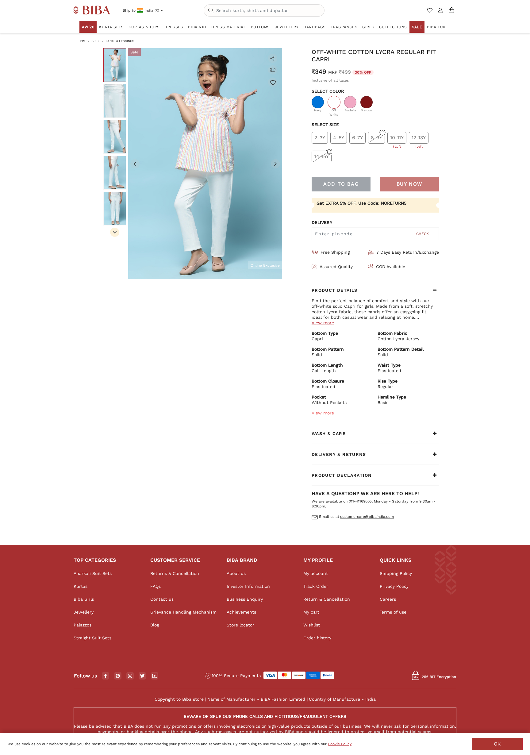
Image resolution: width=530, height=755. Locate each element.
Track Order (315, 586)
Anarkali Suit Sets (93, 573)
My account (315, 573)
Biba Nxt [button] (197, 27)
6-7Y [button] (357, 138)
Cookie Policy (339, 744)
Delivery (322, 222)
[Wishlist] (272, 82)
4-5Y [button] (338, 138)
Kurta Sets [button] (111, 27)
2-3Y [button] (319, 138)
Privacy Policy (394, 586)
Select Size (325, 124)
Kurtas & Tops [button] (144, 27)
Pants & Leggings (120, 41)
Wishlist (311, 624)
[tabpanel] (205, 163)
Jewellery (84, 612)
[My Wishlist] (430, 12)
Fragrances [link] (344, 27)
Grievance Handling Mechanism (183, 612)
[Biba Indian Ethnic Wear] (92, 10)
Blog (154, 624)
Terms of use (393, 612)
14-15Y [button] (321, 156)
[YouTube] (155, 676)
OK (497, 744)
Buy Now (409, 184)
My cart (311, 612)
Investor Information (248, 586)
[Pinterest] (117, 676)
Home (83, 41)
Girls (95, 41)
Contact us (162, 599)
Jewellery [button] (286, 27)
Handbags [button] (314, 27)
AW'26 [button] (88, 27)
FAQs (155, 586)
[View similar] (272, 70)
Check (422, 234)
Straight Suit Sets (92, 637)
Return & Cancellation (326, 599)
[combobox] (264, 10)
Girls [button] (368, 27)
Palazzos (82, 624)
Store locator (240, 624)
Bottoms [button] (260, 27)
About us (236, 573)
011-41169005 (360, 501)
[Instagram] (130, 676)
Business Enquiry (245, 599)
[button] (440, 12)
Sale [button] (417, 27)
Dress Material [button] (228, 27)
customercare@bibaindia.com (367, 516)
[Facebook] (105, 676)
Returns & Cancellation (174, 573)
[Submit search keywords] (211, 11)
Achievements (241, 612)
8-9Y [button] (376, 138)
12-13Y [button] (419, 139)
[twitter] (142, 676)
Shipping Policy (396, 573)
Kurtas (80, 586)
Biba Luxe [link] (437, 27)
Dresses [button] (173, 27)
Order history (317, 637)
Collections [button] (393, 27)
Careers (388, 599)
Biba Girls (84, 599)
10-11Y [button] (397, 139)
